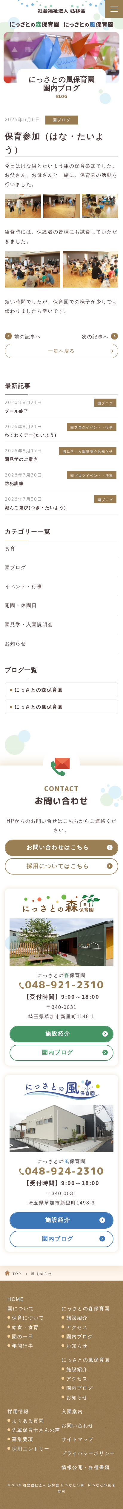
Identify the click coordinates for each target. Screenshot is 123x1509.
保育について (28, 1317)
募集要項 (22, 1439)
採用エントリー (31, 1448)
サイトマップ (77, 1439)
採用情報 (18, 1411)
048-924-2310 (64, 1171)
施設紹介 (77, 1317)
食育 (10, 548)
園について (20, 1308)
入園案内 (72, 1411)
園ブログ (62, 120)
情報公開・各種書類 (85, 1467)
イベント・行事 (23, 586)
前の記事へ (27, 336)
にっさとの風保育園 (39, 706)
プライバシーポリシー (88, 1453)
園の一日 (22, 1336)
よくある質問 (28, 1420)
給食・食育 (25, 1327)
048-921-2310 (64, 985)
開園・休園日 (21, 605)
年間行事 (22, 1345)
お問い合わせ (77, 1425)
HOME (15, 1299)
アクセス (77, 1327)
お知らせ (15, 643)
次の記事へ (95, 336)
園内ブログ (79, 1336)
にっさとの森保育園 (39, 689)
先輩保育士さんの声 (36, 1430)
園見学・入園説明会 (29, 624)
